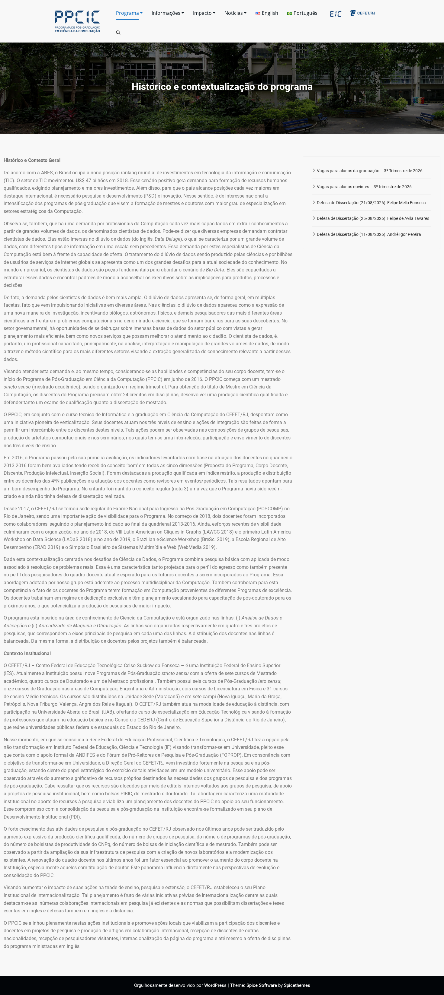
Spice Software (261, 985)
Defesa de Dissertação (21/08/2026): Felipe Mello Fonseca (371, 202)
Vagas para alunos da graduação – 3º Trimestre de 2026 (370, 170)
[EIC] (336, 12)
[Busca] (118, 32)
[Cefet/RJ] (362, 12)
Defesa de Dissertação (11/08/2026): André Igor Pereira (369, 234)
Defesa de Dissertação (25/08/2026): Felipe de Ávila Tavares (373, 218)
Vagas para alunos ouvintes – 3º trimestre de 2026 (364, 186)
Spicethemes (297, 985)
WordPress (215, 985)
